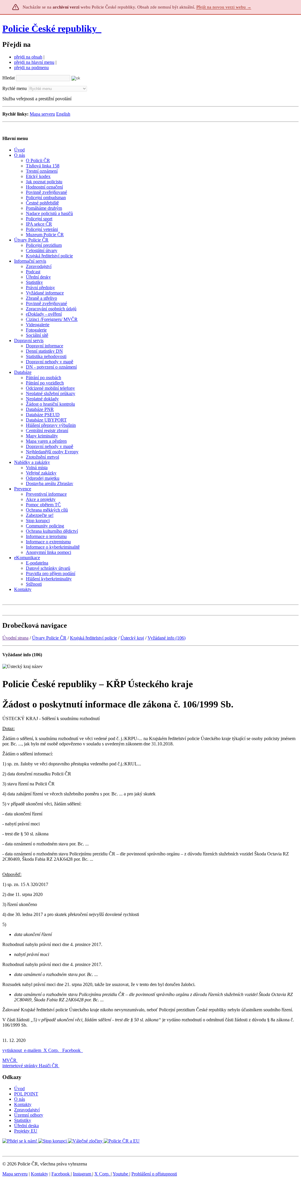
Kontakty (22, 1104)
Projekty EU (25, 1130)
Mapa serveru (42, 113)
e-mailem (32, 1050)
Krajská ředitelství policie (93, 637)
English (63, 113)
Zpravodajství (27, 1109)
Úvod (19, 1088)
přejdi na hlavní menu (34, 62)
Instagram (82, 1173)
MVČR (9, 1060)
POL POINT (26, 1093)
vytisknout (12, 1050)
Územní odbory (28, 1115)
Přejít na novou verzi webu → (223, 7)
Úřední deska (26, 1125)
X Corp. (52, 1050)
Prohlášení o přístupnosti (154, 1173)
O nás (19, 1099)
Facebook (72, 1050)
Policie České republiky (49, 28)
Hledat (8, 77)
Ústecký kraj (132, 637)
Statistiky (22, 1120)
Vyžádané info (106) (166, 637)
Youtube (121, 1173)
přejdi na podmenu (31, 67)
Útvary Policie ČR (49, 637)
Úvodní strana (15, 637)
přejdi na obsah (28, 56)
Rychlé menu (14, 88)
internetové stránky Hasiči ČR (30, 1065)
